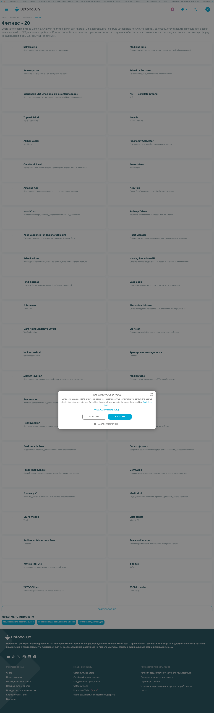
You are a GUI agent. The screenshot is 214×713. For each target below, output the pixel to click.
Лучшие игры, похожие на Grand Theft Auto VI (58, 1)
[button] (107, 409)
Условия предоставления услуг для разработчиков (166, 686)
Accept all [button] (120, 416)
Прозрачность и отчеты (18, 685)
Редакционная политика (18, 681)
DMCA (144, 690)
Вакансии (11, 699)
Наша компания (14, 677)
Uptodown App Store (83, 672)
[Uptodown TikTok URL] (13, 657)
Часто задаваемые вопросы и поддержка (94, 694)
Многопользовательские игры (185, 1)
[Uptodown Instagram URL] (24, 657)
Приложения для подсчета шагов (18, 622)
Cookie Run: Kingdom (152, 1)
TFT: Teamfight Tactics (112, 1)
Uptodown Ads (80, 685)
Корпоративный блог (16, 694)
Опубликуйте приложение (86, 677)
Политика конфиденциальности (157, 677)
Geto (166, 1)
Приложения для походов (91, 622)
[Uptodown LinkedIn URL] (29, 657)
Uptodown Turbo (85, 690)
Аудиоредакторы (132, 1)
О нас (9, 672)
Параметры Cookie (150, 681)
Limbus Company (28, 1)
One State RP (13, 1)
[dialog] (107, 410)
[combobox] (151, 394)
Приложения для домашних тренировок (56, 622)
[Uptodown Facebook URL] (35, 657)
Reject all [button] (94, 416)
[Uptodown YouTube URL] (8, 657)
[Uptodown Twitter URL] (19, 657)
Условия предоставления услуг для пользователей (166, 672)
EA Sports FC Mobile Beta (90, 1)
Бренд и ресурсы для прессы (21, 690)
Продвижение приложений (86, 681)
